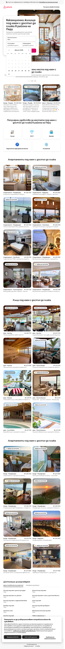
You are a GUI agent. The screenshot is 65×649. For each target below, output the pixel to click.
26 (15, 70)
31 (9, 74)
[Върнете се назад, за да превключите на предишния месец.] (9, 50)
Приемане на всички (13, 637)
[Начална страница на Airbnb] (7, 7)
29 (25, 70)
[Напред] (35, 81)
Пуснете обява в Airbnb (51, 7)
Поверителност (29, 646)
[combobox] (21, 39)
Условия (37, 646)
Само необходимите (31, 637)
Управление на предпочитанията (50, 637)
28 (22, 70)
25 (12, 70)
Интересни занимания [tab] (32, 585)
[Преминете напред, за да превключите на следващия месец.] (28, 50)
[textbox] (14, 45)
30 (29, 70)
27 (19, 70)
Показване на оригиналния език (48, 2)
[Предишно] (28, 81)
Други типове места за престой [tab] (13, 585)
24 (9, 70)
